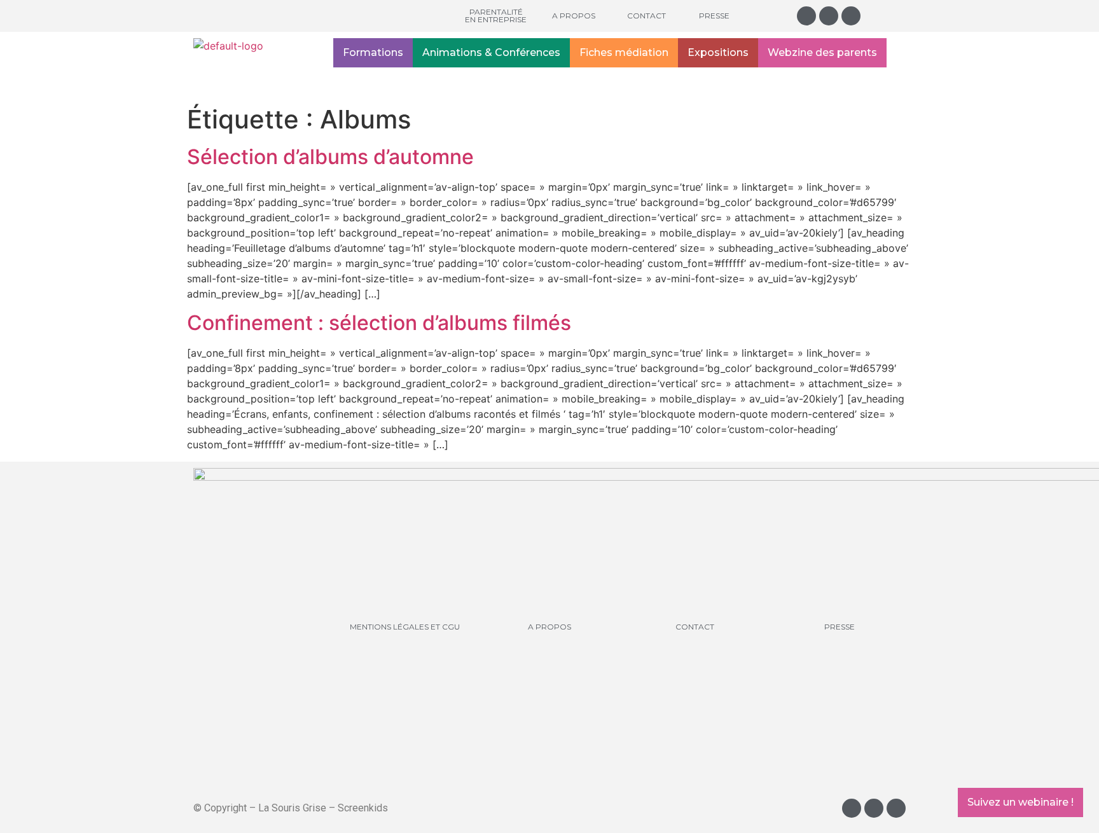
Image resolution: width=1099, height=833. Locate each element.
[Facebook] (828, 15)
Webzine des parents (822, 52)
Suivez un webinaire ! (1020, 802)
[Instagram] (806, 15)
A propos (573, 15)
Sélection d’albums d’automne (330, 156)
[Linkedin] (851, 15)
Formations (373, 52)
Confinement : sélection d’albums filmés (379, 322)
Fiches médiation (623, 52)
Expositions (718, 52)
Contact (646, 15)
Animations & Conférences (491, 52)
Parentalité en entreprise (496, 15)
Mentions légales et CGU (405, 626)
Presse (714, 15)
